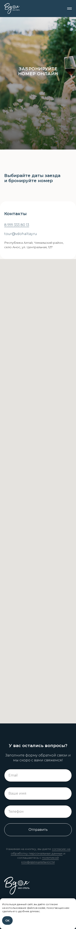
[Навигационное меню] (69, 8)
